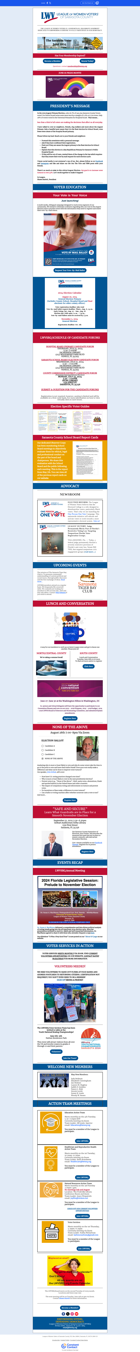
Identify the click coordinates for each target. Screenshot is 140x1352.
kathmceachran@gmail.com (86, 1235)
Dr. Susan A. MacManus (46, 927)
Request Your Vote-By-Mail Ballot (70, 270)
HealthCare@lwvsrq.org (81, 1161)
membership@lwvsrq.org (77, 66)
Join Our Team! (70, 1058)
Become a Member (53, 61)
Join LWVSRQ (82, 1141)
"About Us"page (91, 937)
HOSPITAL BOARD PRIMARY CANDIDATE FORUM (70, 346)
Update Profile (65, 1340)
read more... (89, 552)
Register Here (70, 718)
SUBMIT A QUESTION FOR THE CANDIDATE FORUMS (70, 389)
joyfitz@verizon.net (79, 1198)
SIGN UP (61, 980)
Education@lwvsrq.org (80, 1125)
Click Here (88, 666)
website (44, 478)
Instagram (45, 163)
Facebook (99, 161)
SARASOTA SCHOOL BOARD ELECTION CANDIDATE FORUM (70, 360)
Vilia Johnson (61, 593)
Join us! (96, 521)
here (92, 933)
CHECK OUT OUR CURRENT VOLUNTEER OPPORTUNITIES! (82, 1210)
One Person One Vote (77, 514)
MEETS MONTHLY (66, 953)
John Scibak (51, 772)
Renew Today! (87, 61)
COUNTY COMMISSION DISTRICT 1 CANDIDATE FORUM (70, 373)
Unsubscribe (56, 1340)
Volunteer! (56, 1052)
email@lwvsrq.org (70, 1328)
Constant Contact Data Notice (79, 1340)
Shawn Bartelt (64, 1298)
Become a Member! (70, 1308)
